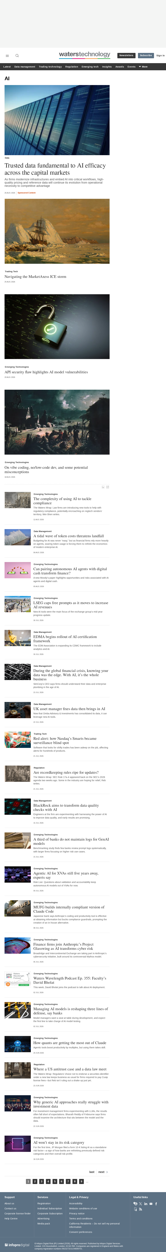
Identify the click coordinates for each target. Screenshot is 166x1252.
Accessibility (75, 1203)
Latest (7, 66)
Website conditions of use (83, 1208)
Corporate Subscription (50, 1213)
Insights (107, 66)
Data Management (43, 531)
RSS (140, 1209)
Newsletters (126, 55)
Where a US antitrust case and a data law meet (70, 1069)
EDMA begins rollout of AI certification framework (65, 638)
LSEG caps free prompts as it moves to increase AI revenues (70, 605)
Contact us (10, 1208)
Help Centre (11, 1218)
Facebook (156, 1204)
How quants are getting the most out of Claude (69, 1043)
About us (9, 1203)
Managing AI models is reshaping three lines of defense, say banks (70, 1011)
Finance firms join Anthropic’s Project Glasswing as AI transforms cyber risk (63, 946)
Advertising (43, 1218)
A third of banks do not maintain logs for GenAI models (71, 841)
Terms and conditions (80, 1218)
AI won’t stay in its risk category (58, 1142)
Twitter (140, 1204)
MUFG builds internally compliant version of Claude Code (68, 909)
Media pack (43, 1223)
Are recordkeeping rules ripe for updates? (66, 772)
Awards (119, 66)
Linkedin (146, 1204)
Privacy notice (76, 1213)
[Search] (17, 55)
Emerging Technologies (17, 367)
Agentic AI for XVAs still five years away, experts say (65, 875)
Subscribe (146, 55)
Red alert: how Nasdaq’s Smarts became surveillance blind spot (65, 740)
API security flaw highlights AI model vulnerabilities (46, 372)
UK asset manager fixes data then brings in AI (69, 709)
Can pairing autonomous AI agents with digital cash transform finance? (70, 571)
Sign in (160, 55)
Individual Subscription (49, 1208)
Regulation (71, 66)
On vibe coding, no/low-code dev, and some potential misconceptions (46, 469)
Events (132, 66)
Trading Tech (11, 271)
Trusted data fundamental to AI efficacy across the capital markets (55, 168)
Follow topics (135, 1204)
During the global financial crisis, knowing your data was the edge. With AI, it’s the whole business (70, 674)
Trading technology (50, 66)
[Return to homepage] (85, 59)
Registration (44, 1203)
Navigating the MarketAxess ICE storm (35, 276)
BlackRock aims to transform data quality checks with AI (66, 807)
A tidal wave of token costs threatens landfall (68, 536)
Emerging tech (90, 66)
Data (7, 157)
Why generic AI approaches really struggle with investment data (70, 1104)
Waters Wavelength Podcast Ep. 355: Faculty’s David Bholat (69, 980)
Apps (135, 1209)
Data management (24, 66)
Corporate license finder (18, 1213)
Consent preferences (80, 1232)
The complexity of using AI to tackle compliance (62, 500)
